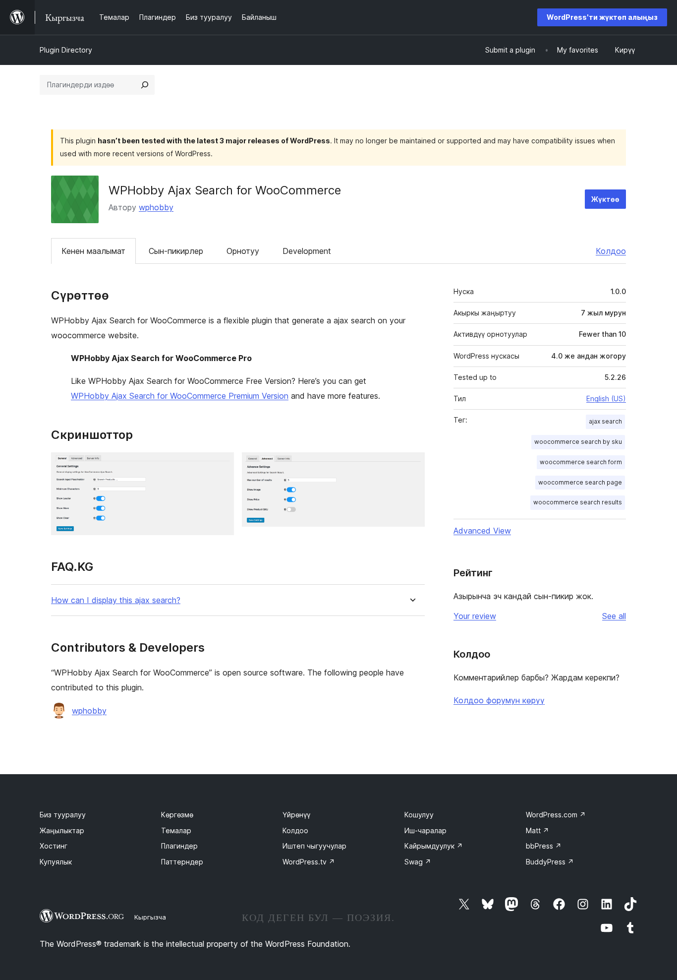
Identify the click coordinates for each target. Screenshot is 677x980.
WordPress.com (556, 814)
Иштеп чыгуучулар (314, 846)
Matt (537, 830)
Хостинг (53, 846)
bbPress (544, 846)
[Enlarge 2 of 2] (411, 466)
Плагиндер (179, 846)
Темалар (176, 830)
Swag (417, 862)
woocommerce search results (577, 502)
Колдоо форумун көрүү (499, 700)
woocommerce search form (581, 462)
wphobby (156, 207)
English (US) (606, 398)
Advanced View (482, 531)
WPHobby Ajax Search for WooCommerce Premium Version (179, 396)
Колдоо (611, 251)
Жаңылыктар (62, 830)
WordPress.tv (308, 862)
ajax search (605, 421)
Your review (474, 616)
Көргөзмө (177, 814)
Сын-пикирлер (176, 251)
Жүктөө (605, 199)
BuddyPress (550, 862)
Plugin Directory (66, 50)
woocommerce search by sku (578, 441)
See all (614, 616)
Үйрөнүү (296, 814)
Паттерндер (182, 862)
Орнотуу (242, 251)
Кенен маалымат (93, 251)
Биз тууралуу (63, 814)
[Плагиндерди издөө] (145, 85)
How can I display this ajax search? (115, 600)
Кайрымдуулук (433, 846)
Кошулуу (419, 814)
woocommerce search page (580, 482)
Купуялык (56, 862)
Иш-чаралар (425, 830)
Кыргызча (150, 917)
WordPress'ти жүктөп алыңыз (602, 17)
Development (306, 251)
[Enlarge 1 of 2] (221, 466)
